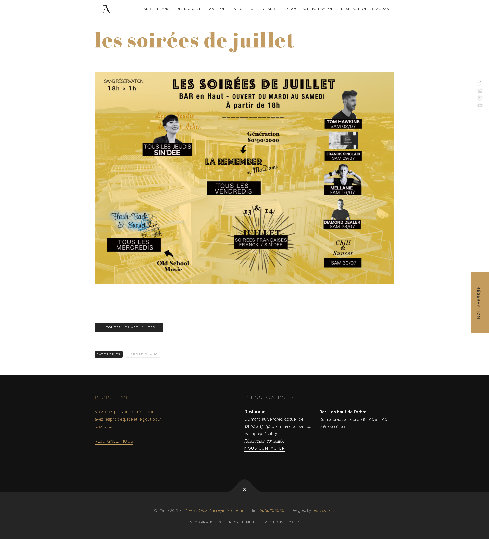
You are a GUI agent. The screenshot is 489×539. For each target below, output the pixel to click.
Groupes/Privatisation (310, 9)
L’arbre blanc (155, 9)
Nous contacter (264, 448)
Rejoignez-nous (114, 441)
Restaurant (188, 9)
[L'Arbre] (108, 9)
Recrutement (242, 522)
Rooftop (216, 9)
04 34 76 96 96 (272, 510)
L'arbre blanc (142, 354)
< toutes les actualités (128, 327)
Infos (238, 9)
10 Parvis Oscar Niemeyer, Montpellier (214, 510)
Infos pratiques (205, 522)
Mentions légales (282, 522)
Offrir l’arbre (265, 9)
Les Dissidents (323, 510)
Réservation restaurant (366, 9)
